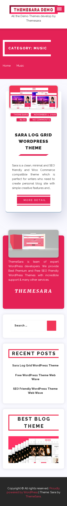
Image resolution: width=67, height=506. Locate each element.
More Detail (35, 200)
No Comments (41, 120)
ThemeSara (33, 496)
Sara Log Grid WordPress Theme (33, 141)
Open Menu (59, 9)
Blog (22, 120)
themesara (21, 115)
